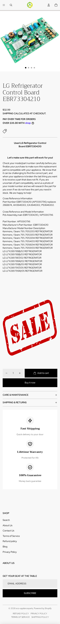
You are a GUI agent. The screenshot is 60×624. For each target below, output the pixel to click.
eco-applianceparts (24, 608)
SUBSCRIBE (30, 593)
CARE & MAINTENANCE (15, 394)
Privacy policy (39, 613)
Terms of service (20, 617)
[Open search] (11, 5)
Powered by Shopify (43, 608)
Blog (5, 546)
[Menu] (4, 5)
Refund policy (10, 541)
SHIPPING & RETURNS (15, 402)
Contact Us (8, 530)
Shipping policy (40, 617)
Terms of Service (11, 535)
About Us (7, 525)
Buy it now (30, 382)
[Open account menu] (48, 5)
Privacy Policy (10, 551)
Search (6, 520)
